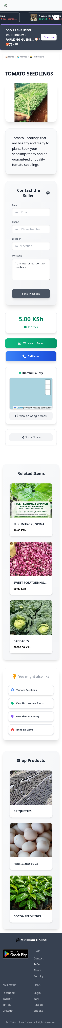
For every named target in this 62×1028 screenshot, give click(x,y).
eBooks (38, 1010)
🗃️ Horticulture (37, 56)
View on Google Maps (33, 416)
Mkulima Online (23, 1022)
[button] (47, 382)
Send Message (31, 293)
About (37, 970)
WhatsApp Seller (33, 343)
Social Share (33, 437)
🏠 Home (9, 56)
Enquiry (38, 976)
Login (37, 993)
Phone (15, 221)
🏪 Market (22, 56)
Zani (36, 999)
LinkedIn (8, 1010)
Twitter (7, 999)
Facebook (9, 993)
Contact (38, 958)
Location (16, 238)
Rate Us (38, 1005)
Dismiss (49, 37)
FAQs (37, 964)
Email (15, 205)
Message (17, 255)
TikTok (7, 1005)
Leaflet (19, 407)
